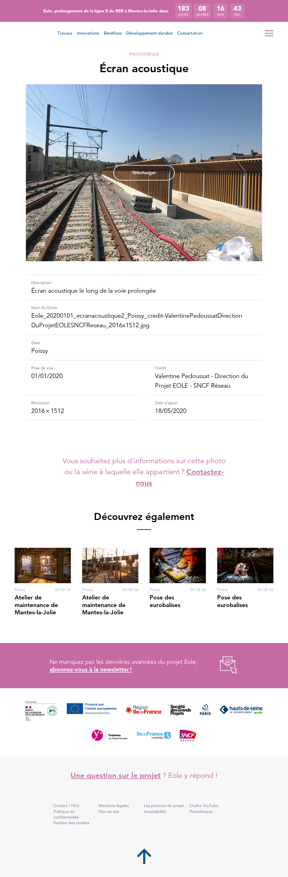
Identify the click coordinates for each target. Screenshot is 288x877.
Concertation (189, 33)
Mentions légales (114, 805)
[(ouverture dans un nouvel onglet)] (222, 665)
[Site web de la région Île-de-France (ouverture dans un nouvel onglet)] (143, 711)
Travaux (65, 33)
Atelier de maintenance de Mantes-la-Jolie (36, 605)
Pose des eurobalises (165, 601)
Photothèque (144, 54)
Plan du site (109, 811)
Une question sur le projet (116, 775)
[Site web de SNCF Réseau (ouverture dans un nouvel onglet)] (188, 735)
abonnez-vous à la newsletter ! (91, 669)
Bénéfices (113, 33)
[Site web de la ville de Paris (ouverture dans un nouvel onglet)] (205, 711)
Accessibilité (155, 811)
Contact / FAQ (66, 805)
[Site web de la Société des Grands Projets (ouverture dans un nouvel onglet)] (180, 711)
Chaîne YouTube (203, 805)
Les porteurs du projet (164, 805)
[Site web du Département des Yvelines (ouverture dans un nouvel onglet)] (109, 735)
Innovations (88, 33)
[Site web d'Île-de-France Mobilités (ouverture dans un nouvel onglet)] (153, 735)
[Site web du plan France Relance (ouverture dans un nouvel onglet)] (41, 711)
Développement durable (149, 33)
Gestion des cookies (71, 822)
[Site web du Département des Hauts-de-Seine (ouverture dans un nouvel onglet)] (241, 711)
